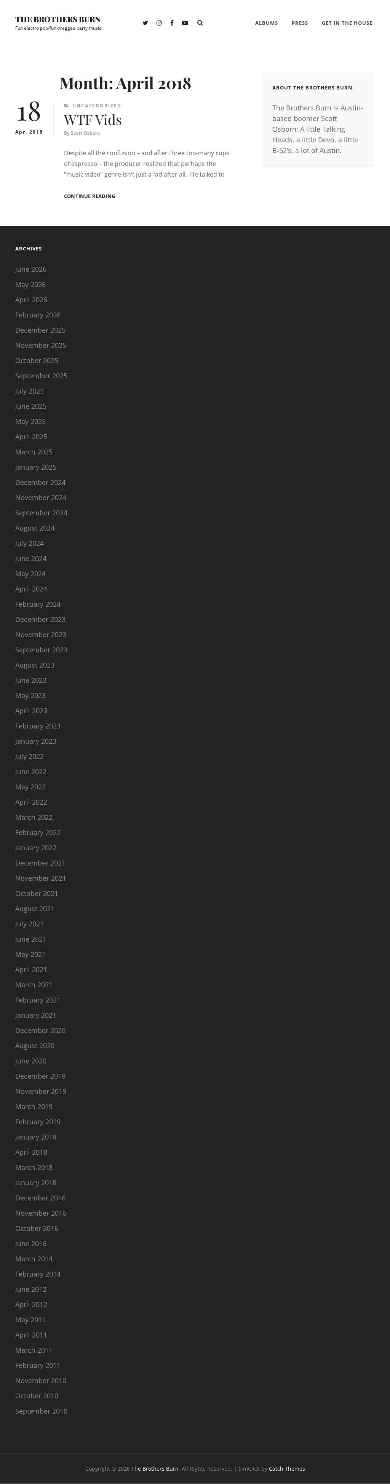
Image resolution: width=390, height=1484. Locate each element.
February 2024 (38, 604)
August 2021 (34, 908)
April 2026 (31, 299)
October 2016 (36, 1228)
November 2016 (40, 1213)
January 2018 (35, 1182)
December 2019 (40, 1076)
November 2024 (40, 497)
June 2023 (30, 680)
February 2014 (38, 1273)
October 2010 (36, 1395)
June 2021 (30, 939)
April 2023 (31, 710)
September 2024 (41, 512)
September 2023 (41, 649)
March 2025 (34, 451)
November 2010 (40, 1380)
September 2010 (41, 1410)
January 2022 (35, 847)
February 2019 (38, 1121)
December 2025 (40, 330)
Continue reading (89, 196)
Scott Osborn (85, 133)
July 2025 (29, 390)
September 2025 (41, 375)
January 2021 (35, 1015)
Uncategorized (96, 105)
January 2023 (35, 741)
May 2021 (30, 954)
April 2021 (31, 969)
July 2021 (29, 923)
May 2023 (30, 695)
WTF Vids (93, 119)
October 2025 (36, 360)
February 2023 (38, 725)
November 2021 (40, 878)
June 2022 (30, 771)
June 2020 (30, 1060)
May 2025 (30, 421)
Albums (266, 22)
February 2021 (38, 999)
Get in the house (347, 22)
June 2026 (30, 269)
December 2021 (40, 862)
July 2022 (29, 756)
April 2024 (31, 588)
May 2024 (30, 573)
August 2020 (34, 1045)
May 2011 (30, 1319)
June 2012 (30, 1289)
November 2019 (40, 1091)
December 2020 (40, 1030)
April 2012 (31, 1304)
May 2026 (30, 284)
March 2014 (34, 1258)
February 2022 (38, 832)
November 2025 (40, 345)
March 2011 (34, 1350)
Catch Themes (287, 1468)
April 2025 (31, 436)
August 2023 (34, 664)
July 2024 (29, 543)
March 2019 (34, 1106)
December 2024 (40, 482)
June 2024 (30, 558)
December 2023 (40, 619)
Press (300, 22)
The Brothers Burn (58, 19)
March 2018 (34, 1167)
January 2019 (35, 1136)
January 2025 (35, 467)
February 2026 (38, 314)
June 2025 (30, 406)
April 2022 (31, 802)
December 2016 (40, 1197)
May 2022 (30, 786)
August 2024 (34, 527)
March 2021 (34, 984)
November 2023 (40, 634)
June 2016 (30, 1243)
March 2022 (34, 817)
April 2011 (31, 1334)
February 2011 (38, 1365)
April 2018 (31, 1152)
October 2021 (36, 893)
